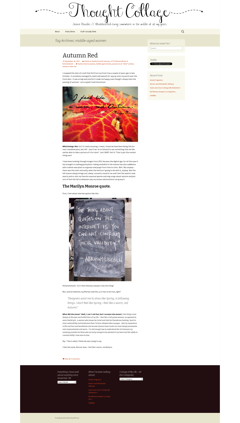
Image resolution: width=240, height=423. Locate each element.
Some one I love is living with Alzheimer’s (165, 88)
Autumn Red (80, 55)
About (57, 31)
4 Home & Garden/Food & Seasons (97, 61)
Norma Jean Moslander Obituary (162, 84)
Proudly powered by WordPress (67, 418)
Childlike (153, 95)
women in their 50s (69, 66)
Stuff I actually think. (88, 31)
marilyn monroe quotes (86, 64)
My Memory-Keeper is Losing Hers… (163, 92)
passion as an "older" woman (123, 64)
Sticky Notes (70, 31)
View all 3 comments (72, 359)
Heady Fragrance (156, 80)
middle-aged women (103, 64)
